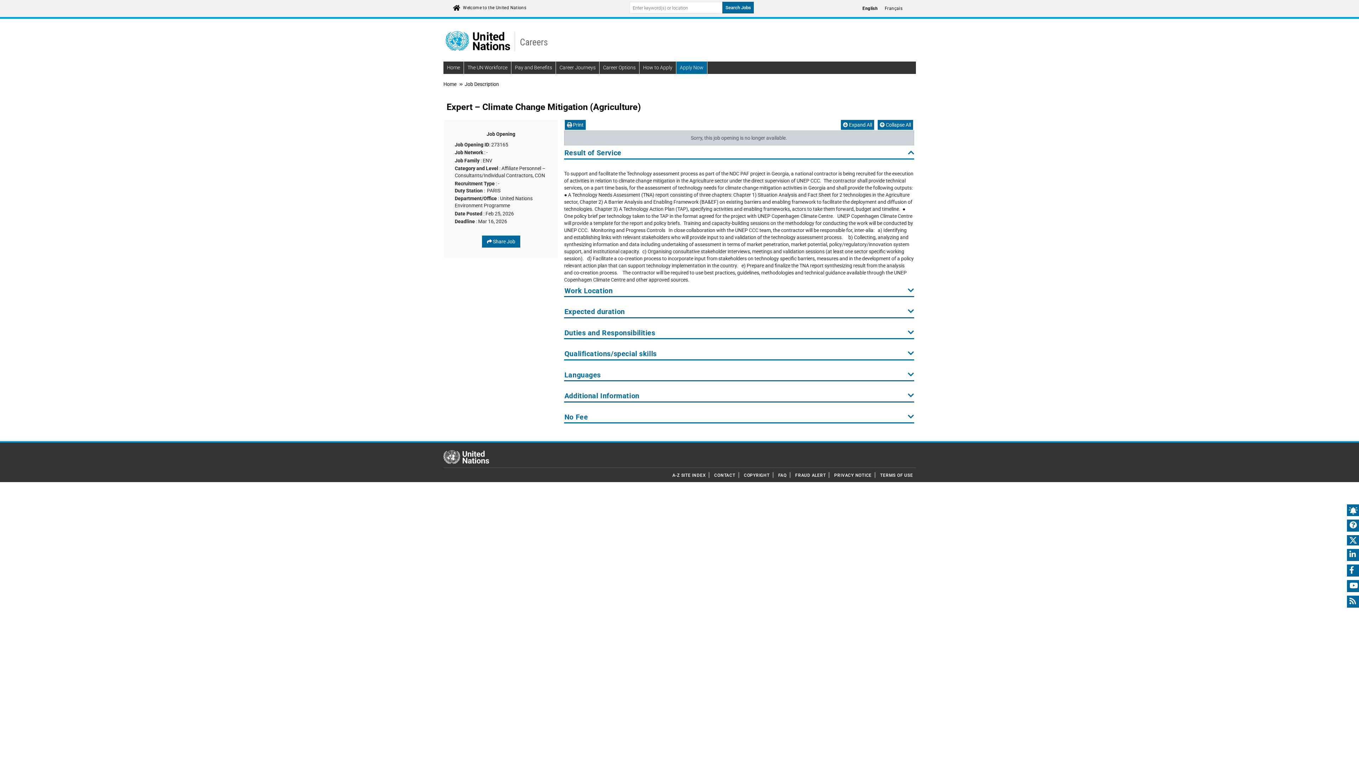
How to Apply (657, 67)
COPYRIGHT (757, 475)
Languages (582, 375)
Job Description (482, 84)
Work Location (588, 291)
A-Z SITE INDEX (689, 475)
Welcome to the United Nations (494, 7)
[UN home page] (466, 456)
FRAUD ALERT (810, 475)
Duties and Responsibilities (609, 333)
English (870, 8)
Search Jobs (738, 7)
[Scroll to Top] (1347, 753)
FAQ (782, 475)
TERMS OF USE (896, 475)
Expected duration (594, 312)
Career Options (619, 67)
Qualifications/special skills (610, 354)
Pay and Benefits (533, 67)
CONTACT (724, 475)
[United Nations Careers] (496, 41)
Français (893, 8)
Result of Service (592, 153)
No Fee (576, 417)
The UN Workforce (488, 67)
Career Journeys (578, 67)
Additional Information (602, 396)
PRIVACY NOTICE (853, 475)
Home (453, 67)
